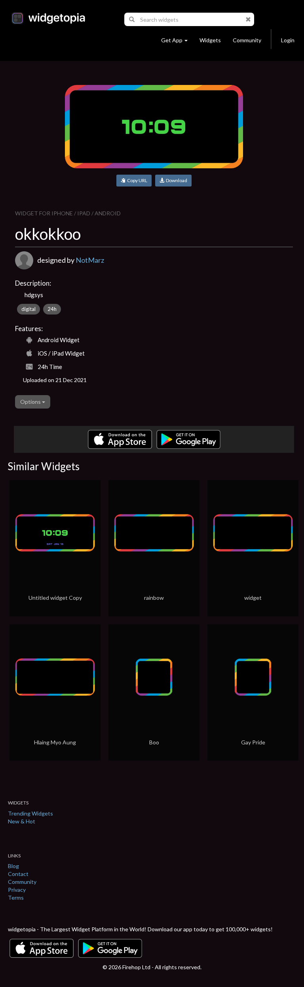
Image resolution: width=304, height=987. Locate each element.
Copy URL (136, 180)
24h (52, 309)
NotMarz (90, 260)
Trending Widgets (30, 813)
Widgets (210, 40)
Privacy (17, 889)
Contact (18, 873)
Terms (16, 897)
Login (287, 40)
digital (28, 309)
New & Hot (21, 821)
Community (247, 40)
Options (31, 401)
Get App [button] (171, 40)
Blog (13, 866)
